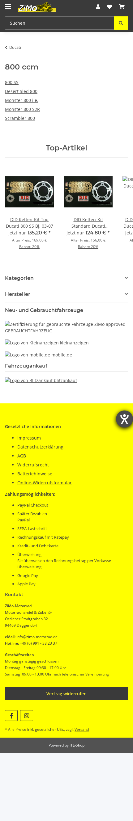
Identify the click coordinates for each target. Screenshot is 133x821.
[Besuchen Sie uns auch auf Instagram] (26, 715)
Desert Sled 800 (21, 91)
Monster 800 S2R (22, 109)
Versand (82, 729)
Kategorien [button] (19, 278)
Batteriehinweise (34, 474)
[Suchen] (121, 23)
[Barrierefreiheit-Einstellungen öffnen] (124, 418)
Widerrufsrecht (33, 465)
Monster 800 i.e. (21, 100)
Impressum (29, 438)
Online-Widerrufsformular (44, 483)
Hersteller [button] (17, 294)
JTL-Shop (77, 745)
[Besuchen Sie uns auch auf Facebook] (11, 715)
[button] (98, 7)
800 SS (12, 82)
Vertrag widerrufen (66, 694)
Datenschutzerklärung (40, 447)
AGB (21, 456)
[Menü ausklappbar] (8, 4)
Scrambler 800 (20, 118)
